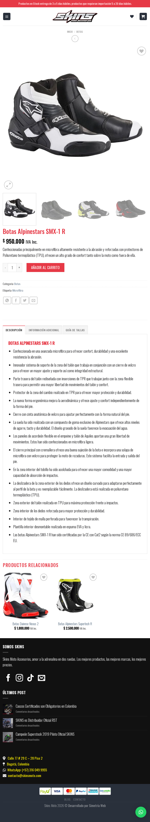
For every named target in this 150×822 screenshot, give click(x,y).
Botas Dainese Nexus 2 (25, 624)
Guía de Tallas (75, 330)
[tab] (14, 330)
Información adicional (44, 330)
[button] (140, 812)
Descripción (14, 330)
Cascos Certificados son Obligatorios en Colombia (46, 706)
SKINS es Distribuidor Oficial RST (36, 720)
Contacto (79, 799)
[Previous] (10, 118)
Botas (79, 31)
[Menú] (7, 16)
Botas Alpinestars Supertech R (75, 624)
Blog (67, 799)
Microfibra (17, 290)
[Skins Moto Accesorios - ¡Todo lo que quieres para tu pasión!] (75, 16)
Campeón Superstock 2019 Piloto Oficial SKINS (45, 734)
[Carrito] (143, 16)
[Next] (139, 118)
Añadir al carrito (45, 267)
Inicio (70, 31)
